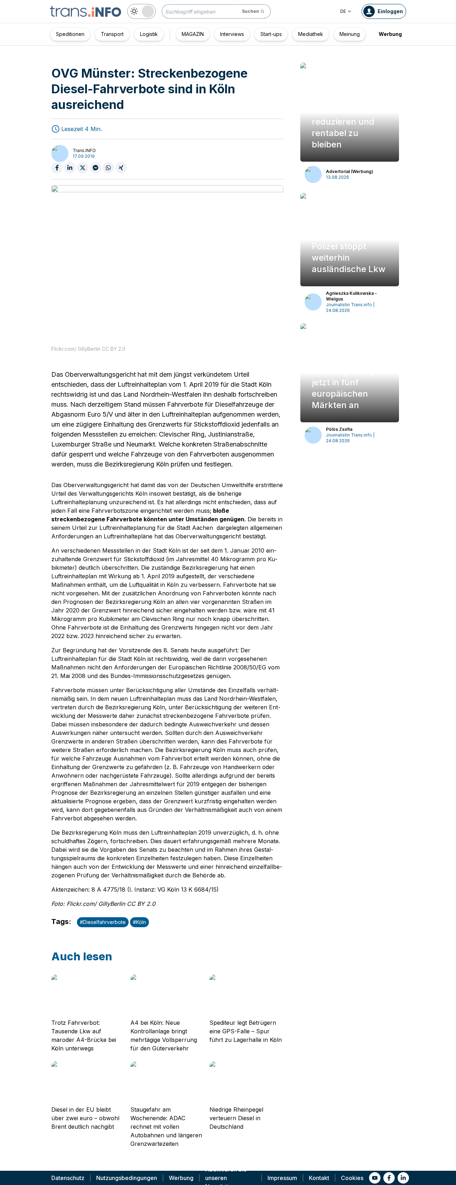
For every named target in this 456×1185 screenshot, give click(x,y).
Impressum (282, 1177)
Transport (112, 34)
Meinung (350, 34)
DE (343, 11)
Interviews (232, 34)
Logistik (149, 34)
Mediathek (310, 34)
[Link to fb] (389, 1178)
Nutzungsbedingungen (126, 1177)
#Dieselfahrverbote (103, 922)
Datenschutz (67, 1177)
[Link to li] (403, 1178)
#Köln (139, 922)
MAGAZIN (193, 34)
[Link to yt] (374, 1178)
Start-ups (271, 34)
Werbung (390, 34)
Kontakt (319, 1177)
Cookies (352, 1177)
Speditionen (70, 34)
